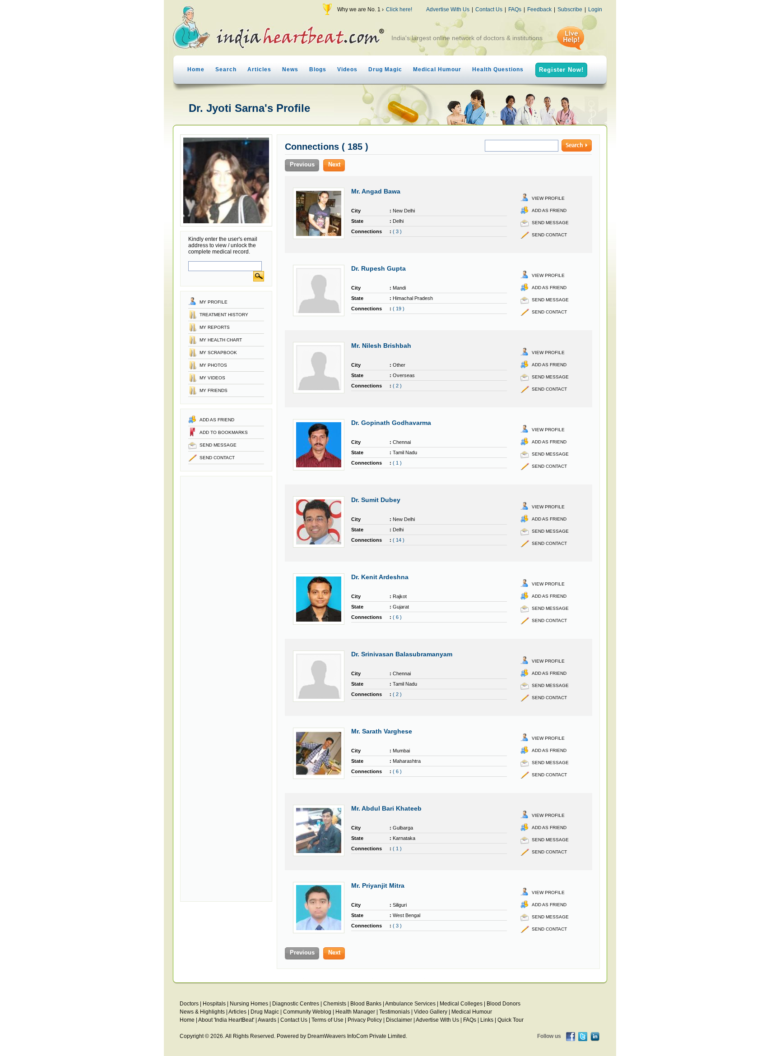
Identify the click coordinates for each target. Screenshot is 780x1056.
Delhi (398, 221)
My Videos (212, 377)
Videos (347, 69)
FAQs (514, 9)
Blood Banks (365, 1004)
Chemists (334, 1004)
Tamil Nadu (405, 452)
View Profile (548, 198)
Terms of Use (327, 1020)
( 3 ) (397, 231)
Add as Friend (217, 419)
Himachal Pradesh (413, 298)
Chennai (402, 442)
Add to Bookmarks (224, 432)
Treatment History (224, 314)
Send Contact (217, 457)
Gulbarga (403, 827)
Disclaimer (399, 1020)
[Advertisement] (226, 689)
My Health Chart (221, 339)
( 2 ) (397, 385)
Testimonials (394, 1012)
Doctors (189, 1004)
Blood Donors (503, 1004)
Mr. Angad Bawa (375, 191)
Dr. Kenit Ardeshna (380, 577)
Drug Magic (385, 69)
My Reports (215, 327)
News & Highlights (202, 1012)
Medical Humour (437, 69)
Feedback (539, 9)
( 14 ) (398, 540)
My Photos (213, 365)
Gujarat (401, 606)
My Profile (214, 302)
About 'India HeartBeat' (226, 1020)
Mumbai (401, 750)
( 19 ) (398, 308)
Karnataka (404, 838)
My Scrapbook (218, 352)
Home (195, 69)
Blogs (317, 69)
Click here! (399, 9)
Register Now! (561, 69)
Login (595, 9)
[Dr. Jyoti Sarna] (226, 224)
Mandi (399, 288)
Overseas (404, 375)
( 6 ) (397, 617)
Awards (267, 1020)
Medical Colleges (461, 1004)
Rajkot (400, 596)
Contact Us (488, 9)
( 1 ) (397, 463)
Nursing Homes (249, 1004)
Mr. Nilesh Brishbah (381, 345)
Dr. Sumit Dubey (375, 499)
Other (399, 365)
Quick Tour (510, 1020)
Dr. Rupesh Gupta (378, 268)
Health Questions (498, 69)
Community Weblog (307, 1012)
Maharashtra (407, 761)
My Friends (214, 390)
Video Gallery (430, 1012)
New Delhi (404, 210)
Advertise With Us (447, 9)
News (290, 69)
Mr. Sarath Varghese (381, 731)
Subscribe (569, 9)
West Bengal (406, 915)
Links (486, 1020)
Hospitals (214, 1004)
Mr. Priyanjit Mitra (377, 885)
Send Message (218, 445)
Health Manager (355, 1012)
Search (226, 69)
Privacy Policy (365, 1020)
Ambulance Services (410, 1004)
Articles (259, 69)
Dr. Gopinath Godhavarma (391, 422)
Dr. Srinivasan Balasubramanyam (401, 654)
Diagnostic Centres (295, 1004)
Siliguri (400, 905)
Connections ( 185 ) (326, 147)
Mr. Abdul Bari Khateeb (386, 808)
